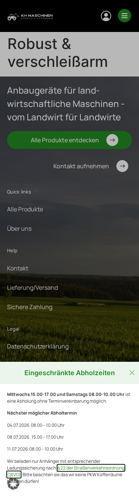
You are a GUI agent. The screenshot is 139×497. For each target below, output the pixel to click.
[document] (69, 248)
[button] (13, 483)
